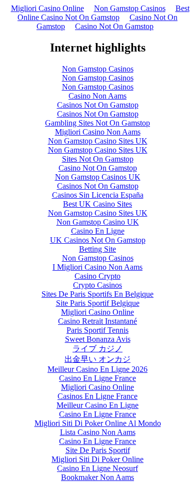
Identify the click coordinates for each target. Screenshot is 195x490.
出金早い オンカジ (97, 359)
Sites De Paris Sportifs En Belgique (98, 294)
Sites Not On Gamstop (98, 159)
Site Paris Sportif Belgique (98, 303)
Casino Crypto (97, 276)
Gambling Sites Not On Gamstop (97, 123)
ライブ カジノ (97, 348)
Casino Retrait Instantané (97, 321)
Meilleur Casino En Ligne (97, 405)
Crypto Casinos (97, 285)
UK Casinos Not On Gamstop (98, 240)
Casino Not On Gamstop (114, 26)
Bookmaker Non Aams (97, 477)
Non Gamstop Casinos (130, 8)
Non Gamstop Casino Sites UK (98, 141)
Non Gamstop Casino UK (97, 222)
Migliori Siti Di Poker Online (98, 459)
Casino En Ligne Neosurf (97, 468)
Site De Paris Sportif (98, 450)
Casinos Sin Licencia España (98, 195)
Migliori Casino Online (47, 8)
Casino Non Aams (97, 96)
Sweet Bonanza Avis (97, 339)
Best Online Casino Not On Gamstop (104, 13)
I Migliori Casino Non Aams (97, 267)
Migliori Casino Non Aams (97, 132)
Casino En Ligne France (97, 378)
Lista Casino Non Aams (98, 432)
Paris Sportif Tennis (97, 330)
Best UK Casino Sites (97, 204)
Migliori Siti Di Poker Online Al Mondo (97, 423)
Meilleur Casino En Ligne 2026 (98, 369)
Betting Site (97, 249)
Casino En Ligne (97, 231)
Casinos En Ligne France (98, 396)
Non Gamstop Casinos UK (97, 177)
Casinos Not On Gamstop (97, 105)
